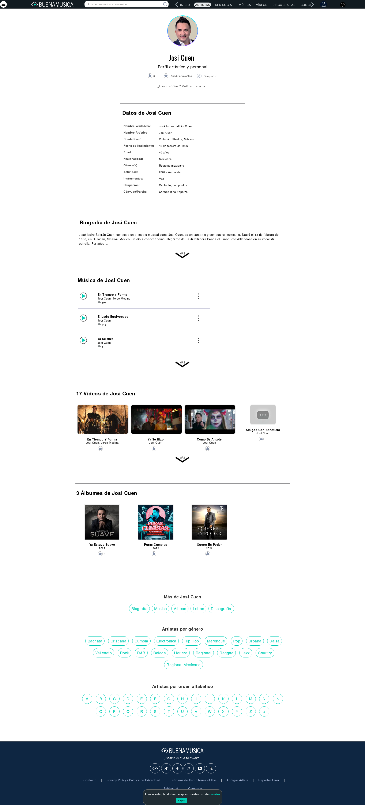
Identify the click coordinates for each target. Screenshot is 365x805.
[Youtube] (200, 769)
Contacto (89, 780)
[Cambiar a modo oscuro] (343, 4)
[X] (211, 769)
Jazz (246, 652)
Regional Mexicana (183, 664)
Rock (124, 652)
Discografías (283, 5)
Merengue (216, 640)
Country (265, 652)
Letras (198, 608)
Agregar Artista (237, 780)
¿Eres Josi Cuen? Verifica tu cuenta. (181, 86)
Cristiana (118, 640)
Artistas (202, 5)
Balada (159, 652)
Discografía (221, 608)
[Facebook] (178, 769)
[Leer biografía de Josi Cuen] (182, 256)
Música (245, 5)
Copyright (195, 788)
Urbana (254, 640)
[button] (206, 77)
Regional (203, 652)
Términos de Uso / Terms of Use (193, 780)
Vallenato (103, 652)
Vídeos (261, 5)
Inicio (185, 5)
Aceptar (181, 800)
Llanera (181, 652)
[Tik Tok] (166, 769)
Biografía (139, 608)
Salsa (275, 640)
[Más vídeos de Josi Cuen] (182, 460)
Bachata (95, 640)
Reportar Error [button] (268, 780)
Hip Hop (191, 640)
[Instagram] (189, 769)
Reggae (226, 652)
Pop (236, 640)
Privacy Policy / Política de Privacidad (133, 780)
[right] (312, 4)
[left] (176, 4)
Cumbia (141, 640)
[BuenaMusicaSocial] (155, 769)
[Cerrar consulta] (160, 4)
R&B (141, 652)
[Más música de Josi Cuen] (182, 365)
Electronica (166, 640)
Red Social (224, 5)
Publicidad (170, 788)
